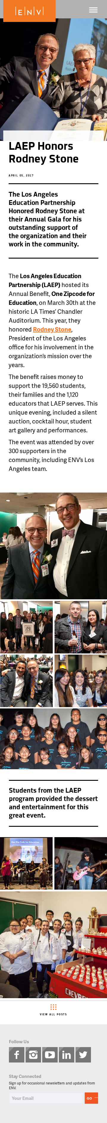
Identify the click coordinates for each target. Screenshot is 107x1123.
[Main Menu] (93, 9)
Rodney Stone (52, 329)
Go (89, 1098)
